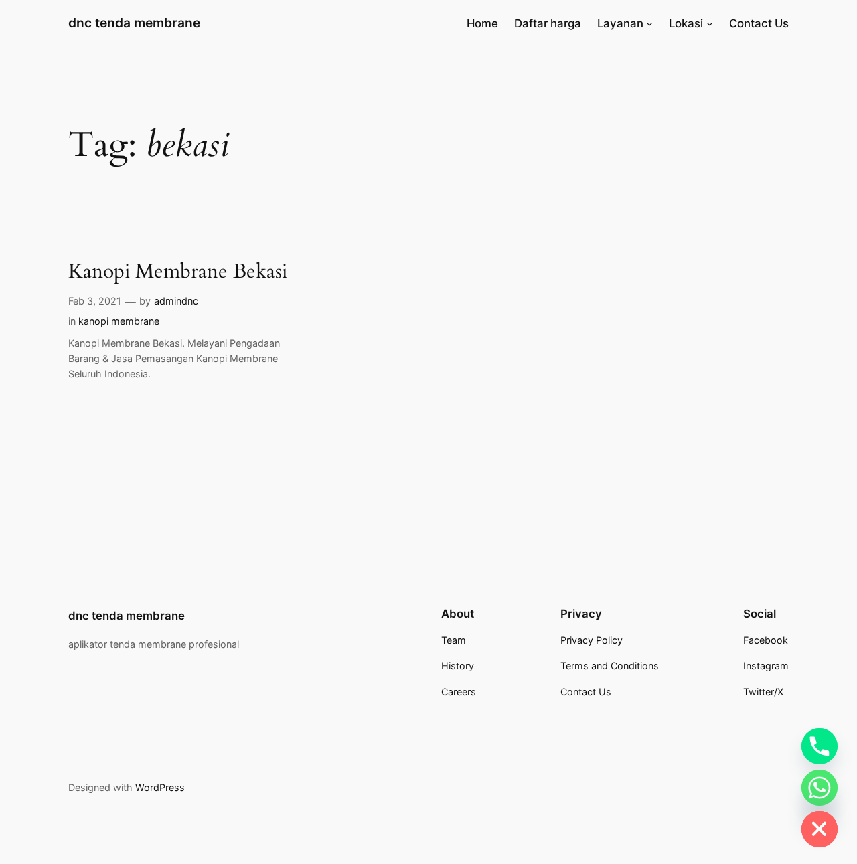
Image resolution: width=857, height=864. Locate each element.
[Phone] (819, 746)
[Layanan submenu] (649, 23)
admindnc (176, 301)
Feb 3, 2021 (94, 301)
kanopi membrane (118, 321)
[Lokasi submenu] (709, 23)
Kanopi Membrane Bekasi (177, 272)
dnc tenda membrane (134, 23)
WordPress (160, 787)
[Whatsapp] (819, 788)
